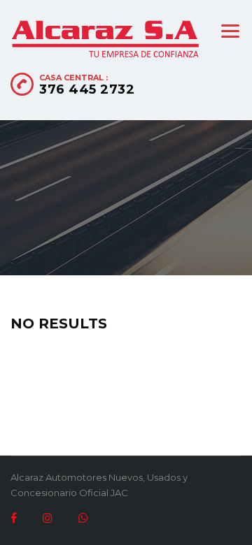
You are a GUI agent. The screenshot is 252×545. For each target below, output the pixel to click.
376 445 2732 (86, 89)
